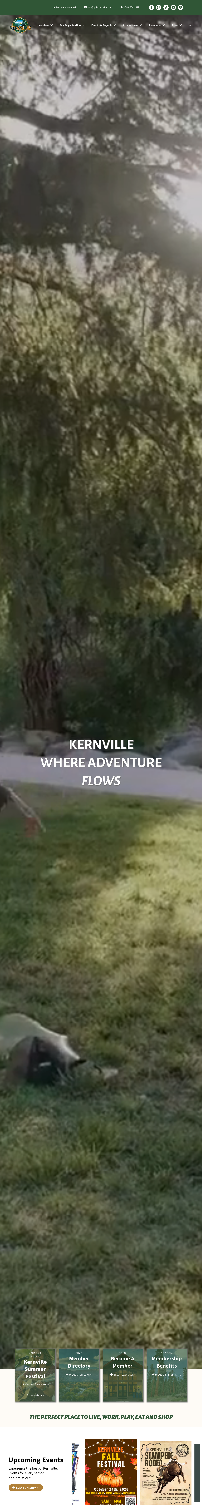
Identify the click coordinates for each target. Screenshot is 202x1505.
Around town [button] (131, 25)
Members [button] (44, 25)
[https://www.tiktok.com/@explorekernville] (166, 7)
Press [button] (175, 25)
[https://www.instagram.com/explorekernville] (159, 7)
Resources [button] (155, 25)
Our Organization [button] (70, 25)
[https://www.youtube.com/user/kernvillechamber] (173, 7)
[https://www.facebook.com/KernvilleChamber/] (151, 7)
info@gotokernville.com (99, 7)
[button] (114, 25)
